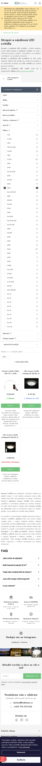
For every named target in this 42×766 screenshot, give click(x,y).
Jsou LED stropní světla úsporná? (16, 579)
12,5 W (22, 327)
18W (22, 163)
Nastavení (21, 752)
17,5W (22, 159)
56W (22, 253)
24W (22, 184)
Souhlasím (21, 760)
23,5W (22, 180)
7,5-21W (22, 269)
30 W (22, 294)
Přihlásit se (32, 676)
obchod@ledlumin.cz (23, 702)
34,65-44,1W (22, 221)
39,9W (22, 233)
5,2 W (22, 318)
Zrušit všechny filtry (22, 362)
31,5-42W (22, 282)
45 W (22, 298)
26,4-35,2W (22, 192)
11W (22, 135)
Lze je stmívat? (9, 586)
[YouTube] (27, 720)
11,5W (22, 139)
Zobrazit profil (20, 642)
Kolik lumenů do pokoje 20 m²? (15, 565)
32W (22, 212)
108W (22, 265)
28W (22, 196)
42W (22, 241)
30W (22, 208)
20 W (22, 306)
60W (22, 257)
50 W (22, 302)
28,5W (22, 200)
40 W (22, 310)
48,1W (22, 286)
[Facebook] (16, 720)
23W (22, 176)
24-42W (22, 278)
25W (22, 188)
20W (22, 167)
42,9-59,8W (22, 290)
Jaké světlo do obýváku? (13, 558)
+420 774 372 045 (23, 706)
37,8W (22, 274)
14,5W (22, 151)
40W (22, 237)
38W (22, 229)
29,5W (22, 204)
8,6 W (22, 323)
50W (22, 249)
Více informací (24, 747)
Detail (10, 469)
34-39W (22, 216)
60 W (22, 314)
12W (22, 143)
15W (22, 155)
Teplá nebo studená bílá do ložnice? (17, 572)
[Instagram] (21, 720)
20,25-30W (22, 172)
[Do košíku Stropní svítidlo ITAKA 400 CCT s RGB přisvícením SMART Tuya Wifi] (10, 406)
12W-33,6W (22, 147)
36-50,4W (22, 225)
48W (22, 245)
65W (22, 261)
